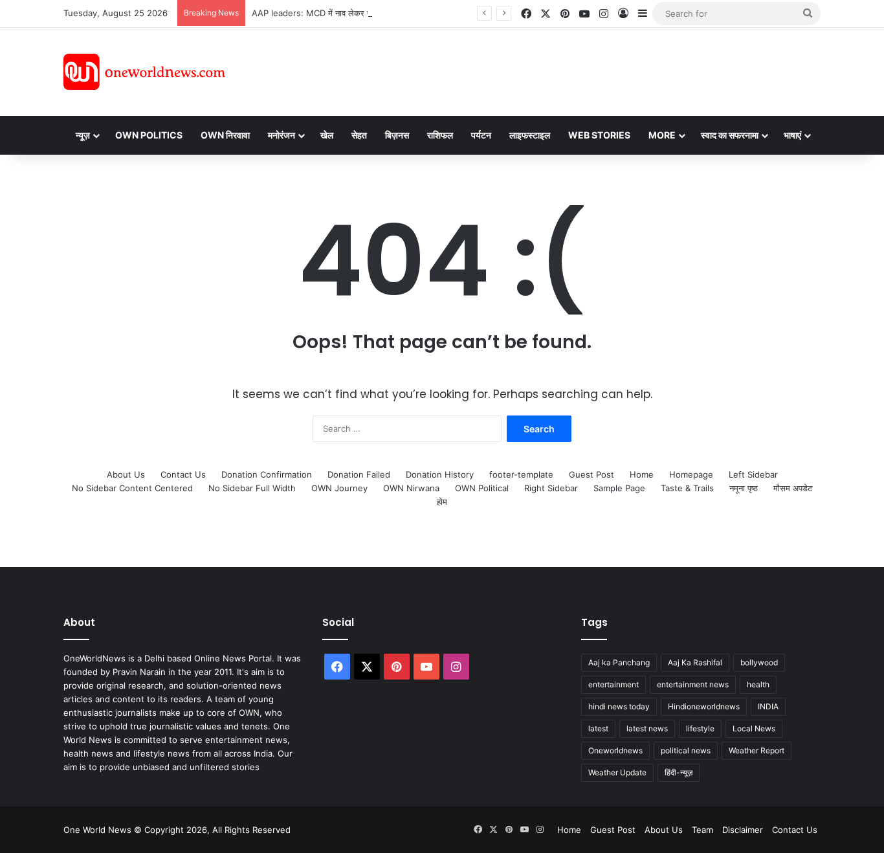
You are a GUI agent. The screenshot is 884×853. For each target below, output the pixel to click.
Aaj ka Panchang (619, 662)
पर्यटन (481, 134)
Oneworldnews (615, 750)
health (758, 684)
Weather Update (617, 772)
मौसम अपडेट (792, 488)
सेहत (359, 134)
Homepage (691, 474)
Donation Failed (358, 474)
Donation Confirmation (266, 474)
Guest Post (591, 474)
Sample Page (619, 488)
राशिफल (440, 134)
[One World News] (144, 72)
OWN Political (482, 488)
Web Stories (599, 134)
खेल (326, 134)
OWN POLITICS (148, 134)
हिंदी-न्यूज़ (678, 772)
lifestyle (700, 728)
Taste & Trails (687, 488)
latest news (647, 728)
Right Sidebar (551, 488)
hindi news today (619, 706)
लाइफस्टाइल (529, 134)
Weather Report (756, 750)
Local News (754, 728)
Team (702, 830)
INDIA (768, 706)
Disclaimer (742, 830)
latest (598, 728)
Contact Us (183, 474)
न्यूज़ (83, 134)
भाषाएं (792, 134)
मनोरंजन (281, 134)
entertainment (613, 684)
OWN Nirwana (411, 488)
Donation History (440, 474)
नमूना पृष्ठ (743, 488)
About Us (126, 474)
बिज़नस (397, 134)
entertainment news (693, 684)
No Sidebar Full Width (252, 488)
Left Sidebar (753, 474)
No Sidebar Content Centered (132, 488)
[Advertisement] (557, 70)
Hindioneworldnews (704, 706)
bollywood (759, 662)
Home (642, 474)
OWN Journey (339, 488)
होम (442, 501)
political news (686, 750)
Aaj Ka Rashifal (695, 662)
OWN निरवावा (225, 134)
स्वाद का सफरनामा (729, 134)
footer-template (521, 474)
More (662, 134)
